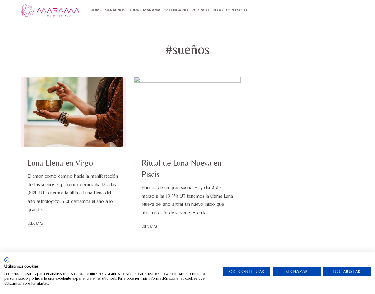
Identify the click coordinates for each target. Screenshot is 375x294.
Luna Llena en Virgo (60, 162)
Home (96, 10)
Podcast (200, 10)
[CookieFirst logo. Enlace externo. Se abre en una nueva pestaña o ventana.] (6, 260)
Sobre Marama (145, 10)
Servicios (115, 10)
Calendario (175, 10)
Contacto (236, 10)
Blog (217, 10)
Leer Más (36, 223)
